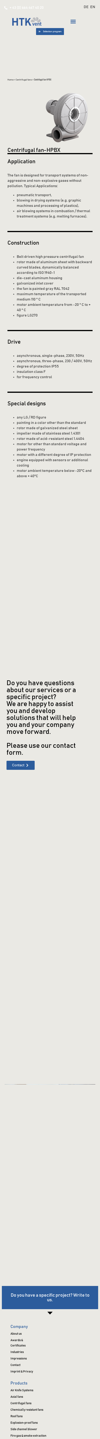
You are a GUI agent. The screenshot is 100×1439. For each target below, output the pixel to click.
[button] (73, 21)
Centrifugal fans (24, 80)
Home (10, 80)
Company (19, 1327)
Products (18, 1383)
